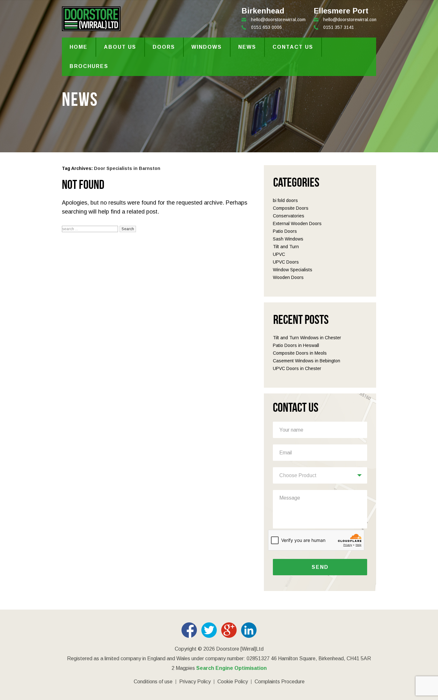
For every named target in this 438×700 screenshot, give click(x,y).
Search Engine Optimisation (231, 668)
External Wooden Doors (297, 223)
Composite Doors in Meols (300, 353)
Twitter (209, 630)
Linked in (249, 630)
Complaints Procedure (280, 681)
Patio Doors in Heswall (296, 345)
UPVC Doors (286, 262)
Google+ (229, 630)
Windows (206, 47)
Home (79, 47)
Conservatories (288, 215)
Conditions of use (153, 681)
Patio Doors (285, 231)
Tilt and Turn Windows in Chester (307, 337)
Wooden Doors (288, 277)
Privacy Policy (195, 681)
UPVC (279, 254)
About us (120, 47)
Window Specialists (292, 269)
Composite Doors (290, 208)
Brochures (89, 66)
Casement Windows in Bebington (306, 360)
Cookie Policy (232, 681)
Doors (164, 47)
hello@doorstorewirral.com (350, 19)
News (247, 47)
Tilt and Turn (286, 246)
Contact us (293, 47)
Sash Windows (288, 238)
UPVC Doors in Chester (297, 368)
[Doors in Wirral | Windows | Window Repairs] (91, 27)
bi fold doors (285, 200)
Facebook (189, 630)
